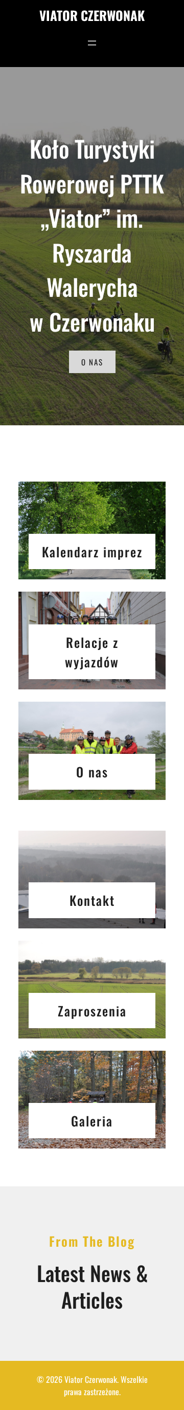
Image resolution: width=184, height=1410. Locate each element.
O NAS (92, 361)
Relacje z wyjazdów (92, 652)
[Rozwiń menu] (92, 43)
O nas (92, 771)
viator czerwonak (92, 15)
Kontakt (92, 900)
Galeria (92, 1120)
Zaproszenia (92, 1010)
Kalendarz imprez (92, 551)
